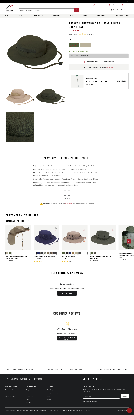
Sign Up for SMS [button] (91, 401)
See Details (109, 67)
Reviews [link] (28, 402)
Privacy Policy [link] (34, 410)
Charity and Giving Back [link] (54, 393)
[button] (67, 1)
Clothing (21, 16)
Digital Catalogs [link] (10, 396)
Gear (85, 16)
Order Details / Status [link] (33, 393)
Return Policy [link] (30, 396)
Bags (72, 16)
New (6, 16)
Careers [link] (49, 399)
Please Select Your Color (79, 56)
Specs (86, 158)
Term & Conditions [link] (22, 410)
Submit (125, 396)
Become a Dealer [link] (10, 390)
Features (50, 158)
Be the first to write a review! (67, 338)
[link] (99, 5)
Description (69, 158)
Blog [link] (48, 396)
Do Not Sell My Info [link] (55, 410)
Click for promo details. (87, 1)
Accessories (101, 16)
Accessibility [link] (43, 410)
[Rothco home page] (9, 8)
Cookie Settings (10, 410)
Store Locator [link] (9, 393)
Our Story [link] (50, 390)
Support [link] (28, 390)
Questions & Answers (67, 273)
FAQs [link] (27, 399)
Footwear (56, 16)
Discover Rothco (122, 16)
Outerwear (38, 16)
